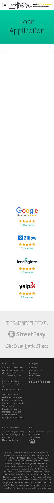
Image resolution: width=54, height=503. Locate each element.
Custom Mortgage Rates (13, 434)
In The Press (34, 375)
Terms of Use (35, 437)
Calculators (7, 437)
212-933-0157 (10, 373)
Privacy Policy (35, 434)
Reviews (33, 373)
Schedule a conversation (13, 367)
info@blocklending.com (12, 370)
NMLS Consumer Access (40, 432)
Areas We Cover (36, 370)
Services (33, 367)
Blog (31, 378)
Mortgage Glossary (10, 440)
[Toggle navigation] (4, 5)
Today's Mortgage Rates (13, 432)
